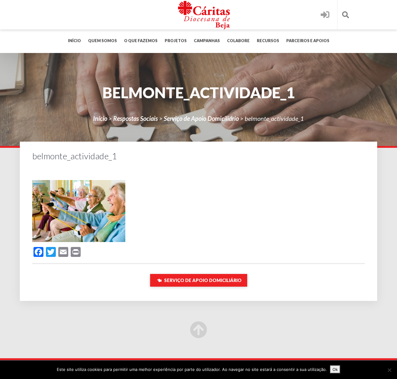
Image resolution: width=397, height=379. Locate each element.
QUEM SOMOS (102, 40)
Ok (335, 369)
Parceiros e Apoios (307, 40)
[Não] (389, 370)
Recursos (268, 40)
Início (74, 40)
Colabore (238, 40)
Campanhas (207, 40)
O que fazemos (141, 40)
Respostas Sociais (135, 118)
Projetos (176, 40)
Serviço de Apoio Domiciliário (201, 118)
